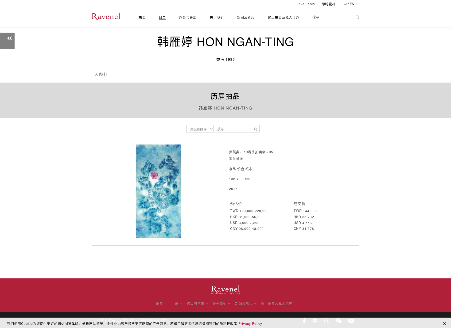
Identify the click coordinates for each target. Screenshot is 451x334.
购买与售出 (188, 17)
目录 (162, 17)
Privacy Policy (250, 323)
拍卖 (142, 17)
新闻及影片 (246, 17)
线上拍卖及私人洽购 (283, 17)
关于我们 (217, 17)
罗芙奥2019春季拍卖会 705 (251, 151)
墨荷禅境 (236, 158)
